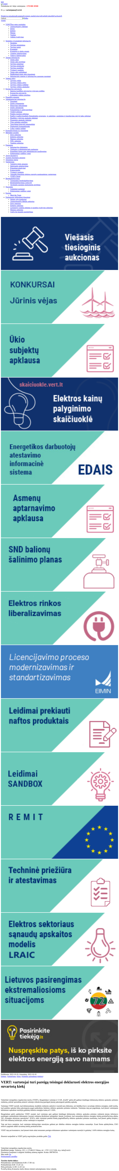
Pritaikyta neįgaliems (8, 16)
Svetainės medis (29, 16)
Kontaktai (19, 16)
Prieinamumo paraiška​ (9, 1156)
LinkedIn (50, 16)
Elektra (3, 1076)
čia (10, 1154)
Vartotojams (11, 1076)
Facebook (57, 16)
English (44, 16)
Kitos (19, 1076)
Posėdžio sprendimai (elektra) (32, 1076)
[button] (25, 18)
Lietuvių (38, 16)
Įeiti (2, 2)
